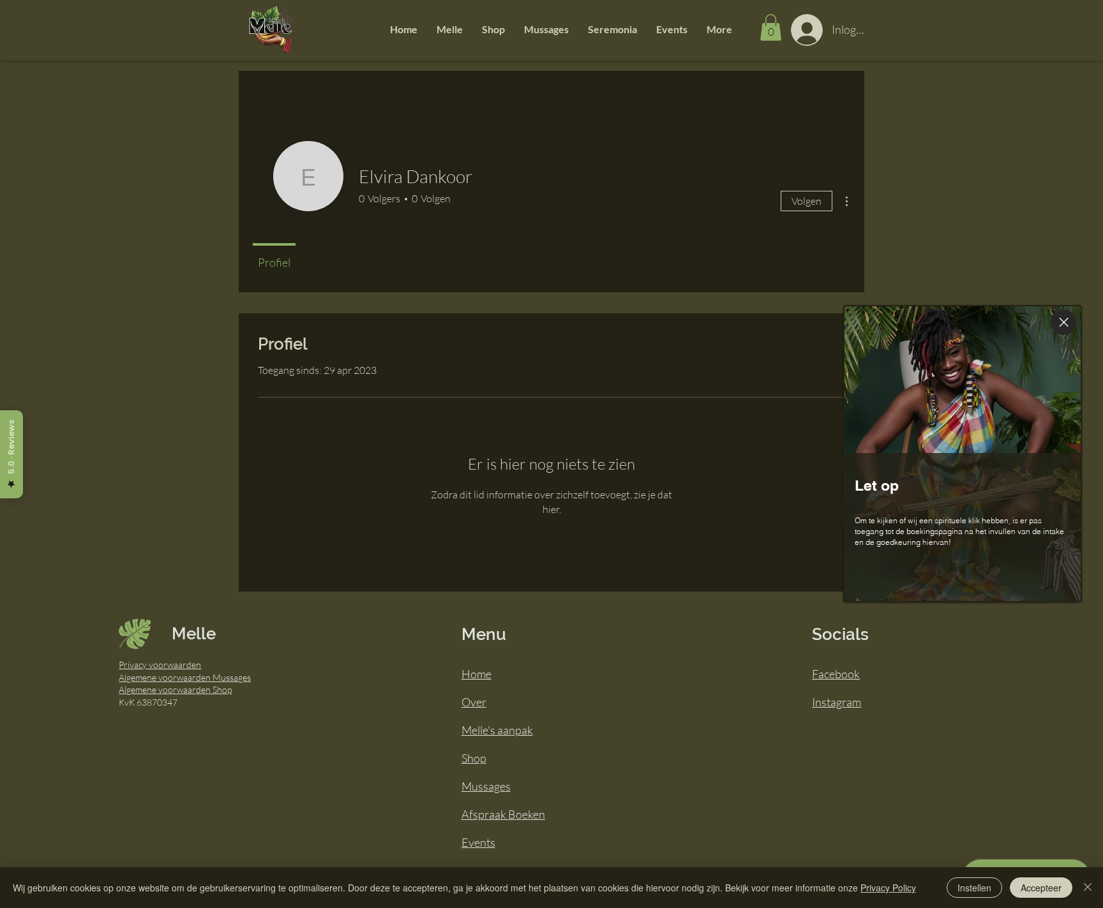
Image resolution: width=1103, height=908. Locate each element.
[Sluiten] (1087, 887)
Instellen (974, 887)
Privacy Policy (888, 887)
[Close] (1063, 322)
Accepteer (1041, 887)
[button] (449, 29)
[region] (966, 454)
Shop (473, 758)
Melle (194, 633)
